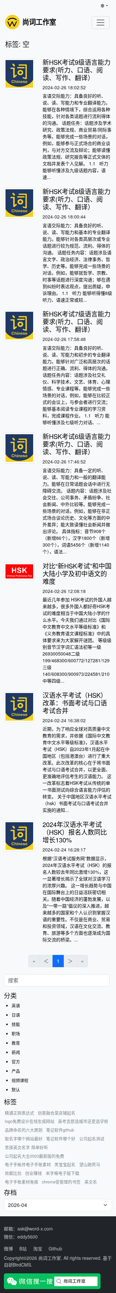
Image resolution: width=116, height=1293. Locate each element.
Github (55, 1248)
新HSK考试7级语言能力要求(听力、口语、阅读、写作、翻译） (77, 321)
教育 (16, 1043)
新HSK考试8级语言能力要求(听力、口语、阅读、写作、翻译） (77, 199)
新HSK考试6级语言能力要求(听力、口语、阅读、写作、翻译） (77, 444)
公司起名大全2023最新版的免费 (34, 1156)
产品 (16, 1071)
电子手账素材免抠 (21, 1182)
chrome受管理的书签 (61, 1182)
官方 (16, 1061)
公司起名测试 (91, 1138)
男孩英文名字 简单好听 (26, 1147)
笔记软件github (60, 1130)
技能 (16, 1024)
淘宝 (37, 1248)
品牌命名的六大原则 (24, 1130)
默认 (16, 1089)
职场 (16, 1033)
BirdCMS (22, 1264)
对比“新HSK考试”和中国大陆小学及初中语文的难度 (77, 573)
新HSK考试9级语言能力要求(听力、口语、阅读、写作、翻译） (77, 69)
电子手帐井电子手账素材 (28, 1164)
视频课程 (20, 1080)
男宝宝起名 (64, 1164)
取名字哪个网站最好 (24, 1138)
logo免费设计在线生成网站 (29, 1121)
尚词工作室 (49, 1258)
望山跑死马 (89, 1164)
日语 (16, 1015)
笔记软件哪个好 (60, 1138)
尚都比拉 (13, 1173)
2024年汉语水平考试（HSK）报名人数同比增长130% (75, 832)
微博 (8, 1248)
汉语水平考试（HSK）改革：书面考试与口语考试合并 (75, 702)
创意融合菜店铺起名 (56, 1113)
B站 (23, 1248)
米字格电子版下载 (62, 1173)
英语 (16, 1005)
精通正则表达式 (19, 1113)
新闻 (16, 1052)
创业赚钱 (33, 1173)
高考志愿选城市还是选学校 (83, 1121)
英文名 (90, 1182)
